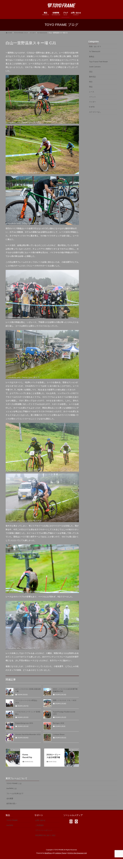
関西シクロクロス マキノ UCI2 (64, 700)
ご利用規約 (39, 825)
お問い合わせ (40, 820)
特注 (90, 82)
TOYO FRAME (12, 820)
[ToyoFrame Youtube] (76, 821)
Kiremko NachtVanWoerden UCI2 (28, 734)
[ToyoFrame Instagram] (71, 821)
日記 (90, 72)
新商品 (91, 57)
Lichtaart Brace (59, 734)
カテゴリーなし (95, 112)
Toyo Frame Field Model (98, 62)
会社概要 (9, 798)
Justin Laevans (95, 67)
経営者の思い (11, 803)
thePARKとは (11, 788)
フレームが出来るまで (14, 793)
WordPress (48, 853)
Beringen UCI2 (58, 723)
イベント (92, 97)
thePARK (9, 825)
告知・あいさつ (95, 46)
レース (91, 92)
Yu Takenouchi (94, 51)
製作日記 (92, 77)
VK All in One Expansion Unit (77, 853)
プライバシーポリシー (43, 830)
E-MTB (91, 107)
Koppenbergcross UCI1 (24, 723)
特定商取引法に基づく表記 (45, 835)
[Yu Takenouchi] (13, 757)
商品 (90, 87)
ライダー (92, 102)
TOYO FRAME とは (14, 783)
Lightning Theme (60, 853)
